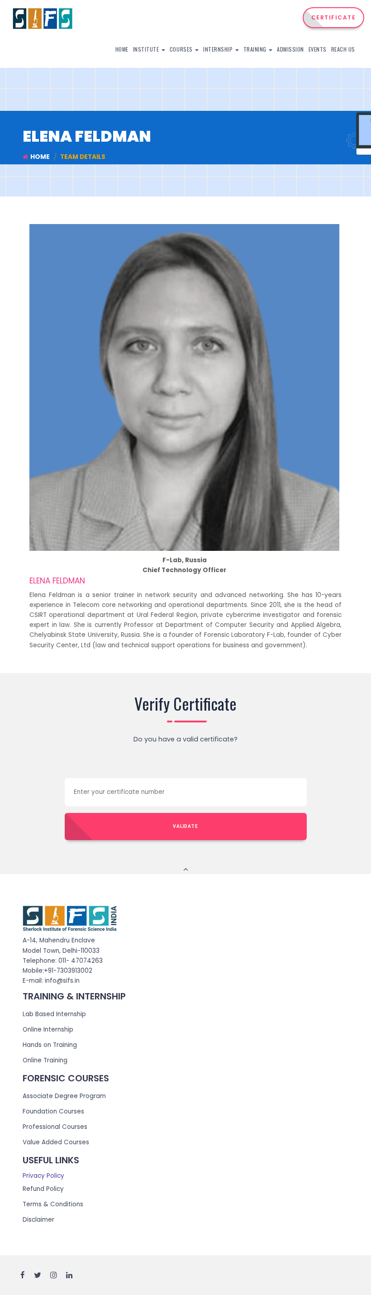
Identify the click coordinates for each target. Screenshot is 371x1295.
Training (255, 49)
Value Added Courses (56, 1142)
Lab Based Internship (54, 1014)
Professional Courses (55, 1127)
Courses (182, 49)
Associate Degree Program (64, 1096)
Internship (218, 49)
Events (318, 49)
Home (121, 49)
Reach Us (343, 49)
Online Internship (48, 1029)
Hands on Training (50, 1045)
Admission (290, 49)
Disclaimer (38, 1219)
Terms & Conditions (53, 1204)
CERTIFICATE (333, 17)
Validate (185, 826)
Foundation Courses (53, 1111)
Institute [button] (147, 49)
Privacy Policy (43, 1175)
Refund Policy (43, 1189)
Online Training (45, 1060)
